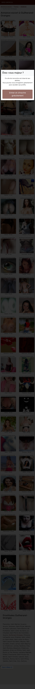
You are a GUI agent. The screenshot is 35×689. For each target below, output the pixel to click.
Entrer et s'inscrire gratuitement (17, 94)
